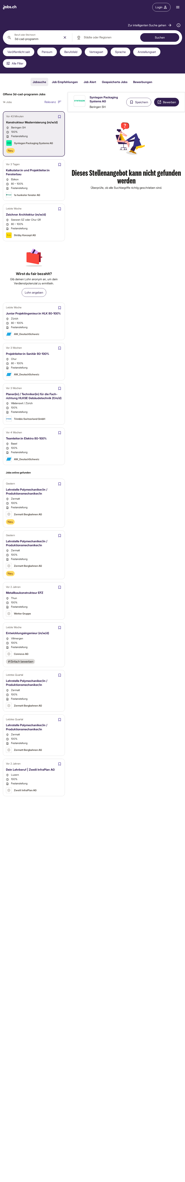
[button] (150, 25)
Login (158, 7)
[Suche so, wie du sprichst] (178, 25)
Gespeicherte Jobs (114, 82)
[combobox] (37, 37)
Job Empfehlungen (65, 82)
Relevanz (50, 102)
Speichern (141, 102)
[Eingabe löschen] (64, 37)
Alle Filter (17, 63)
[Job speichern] (59, 116)
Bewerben (169, 102)
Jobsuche (39, 82)
